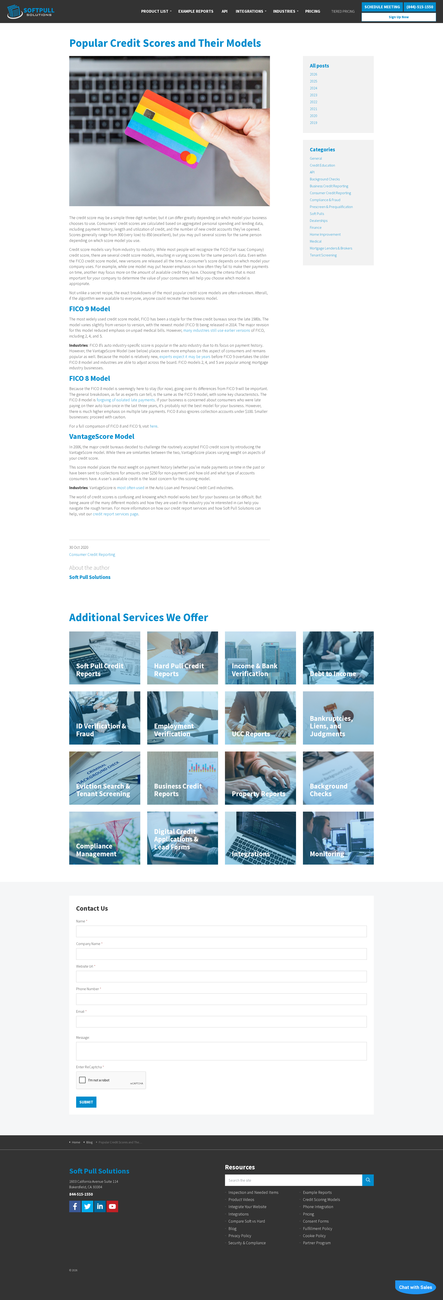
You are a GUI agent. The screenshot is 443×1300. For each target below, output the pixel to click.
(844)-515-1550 (420, 6)
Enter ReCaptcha (90, 1067)
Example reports (195, 11)
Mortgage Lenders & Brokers (331, 248)
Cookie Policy (314, 1235)
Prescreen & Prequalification (331, 206)
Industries (284, 11)
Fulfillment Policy (317, 1228)
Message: (83, 1037)
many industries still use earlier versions (216, 330)
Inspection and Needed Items (253, 1192)
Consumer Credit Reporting (92, 554)
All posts (319, 65)
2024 (313, 88)
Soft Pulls (317, 213)
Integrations (249, 11)
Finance (316, 227)
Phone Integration (318, 1206)
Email (81, 1011)
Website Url (86, 966)
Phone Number (88, 988)
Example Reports (317, 1192)
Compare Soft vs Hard (246, 1221)
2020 (313, 115)
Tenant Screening (323, 255)
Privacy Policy (239, 1235)
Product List (154, 11)
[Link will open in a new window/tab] (75, 1206)
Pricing (312, 11)
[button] (368, 1180)
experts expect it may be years (184, 356)
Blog (232, 1228)
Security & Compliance (247, 1242)
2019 (313, 122)
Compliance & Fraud (325, 199)
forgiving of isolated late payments (126, 399)
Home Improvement (325, 234)
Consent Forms (316, 1221)
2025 (313, 81)
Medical (316, 241)
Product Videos (241, 1199)
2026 (313, 74)
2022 (313, 102)
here (153, 426)
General (316, 158)
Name (81, 921)
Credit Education (322, 165)
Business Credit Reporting (329, 186)
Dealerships (318, 220)
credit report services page (115, 513)
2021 (313, 108)
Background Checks (325, 179)
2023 (313, 95)
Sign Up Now (399, 17)
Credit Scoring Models (321, 1199)
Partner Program (317, 1242)
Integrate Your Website (247, 1206)
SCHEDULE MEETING (382, 6)
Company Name (89, 943)
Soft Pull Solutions (31, 12)
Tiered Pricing (343, 11)
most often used (130, 487)
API (224, 11)
